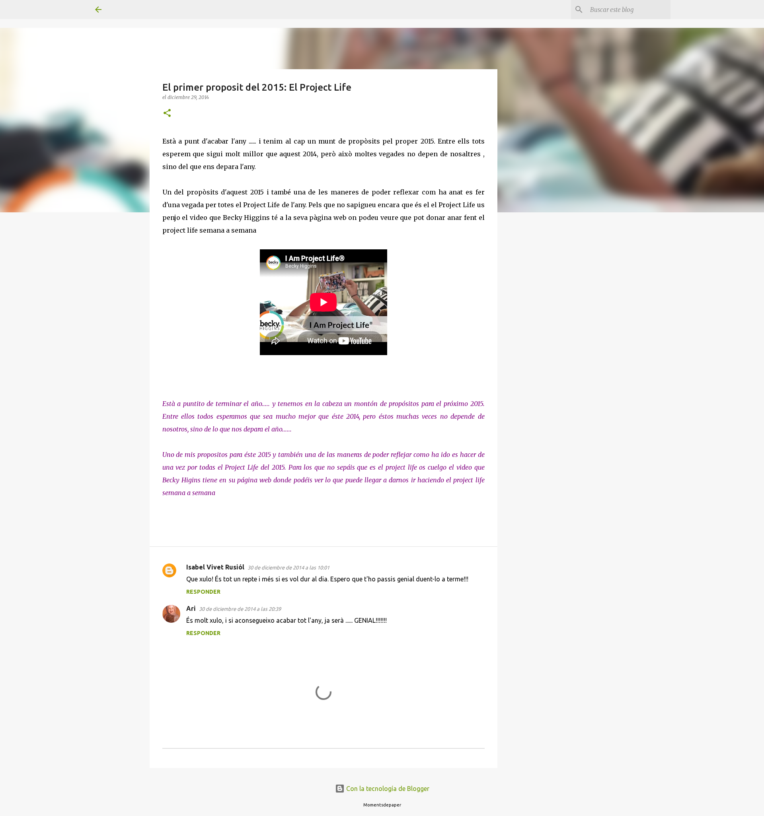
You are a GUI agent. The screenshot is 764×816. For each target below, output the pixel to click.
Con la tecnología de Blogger (387, 788)
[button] (167, 113)
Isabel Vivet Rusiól (215, 567)
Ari (191, 608)
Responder (203, 592)
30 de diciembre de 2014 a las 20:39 (240, 609)
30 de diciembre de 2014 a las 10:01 (288, 567)
